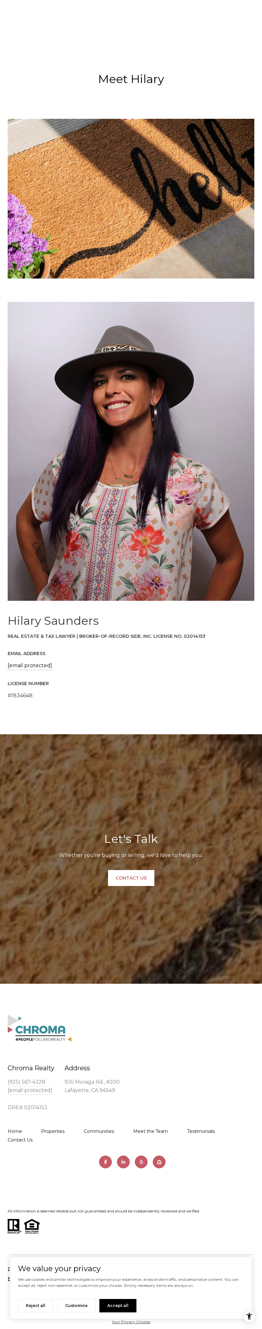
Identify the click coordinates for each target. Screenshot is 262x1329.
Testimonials (201, 1131)
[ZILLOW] (159, 1162)
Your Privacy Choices (131, 1321)
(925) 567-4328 (26, 1082)
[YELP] (141, 1162)
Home (15, 1131)
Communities (99, 1131)
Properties (53, 1131)
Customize (76, 1305)
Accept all (117, 1305)
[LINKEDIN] (123, 1162)
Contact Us (20, 1140)
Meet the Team (150, 1131)
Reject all (35, 1305)
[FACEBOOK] (105, 1162)
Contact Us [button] (131, 878)
